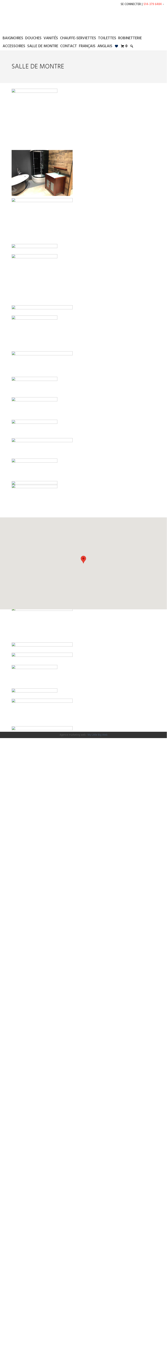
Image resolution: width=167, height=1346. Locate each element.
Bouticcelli (83, 20)
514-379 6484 (153, 4)
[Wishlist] (116, 46)
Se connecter (131, 4)
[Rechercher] (132, 46)
